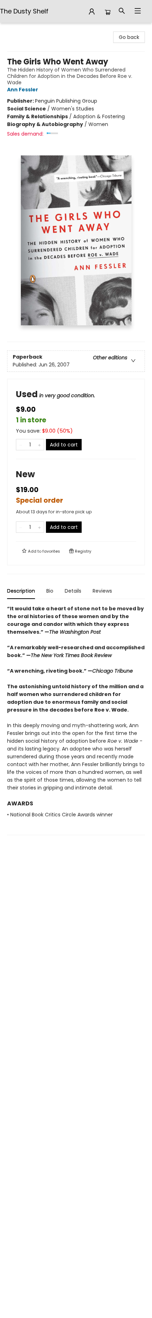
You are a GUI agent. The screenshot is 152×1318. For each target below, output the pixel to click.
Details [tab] (73, 590)
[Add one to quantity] (39, 445)
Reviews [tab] (102, 590)
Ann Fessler (22, 89)
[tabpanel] (76, 720)
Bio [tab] (49, 590)
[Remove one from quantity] (20, 445)
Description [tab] (21, 590)
